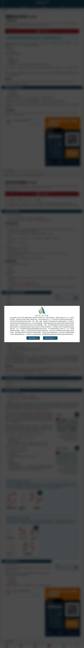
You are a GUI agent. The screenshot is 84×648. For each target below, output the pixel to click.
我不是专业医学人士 (50, 338)
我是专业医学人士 (33, 338)
